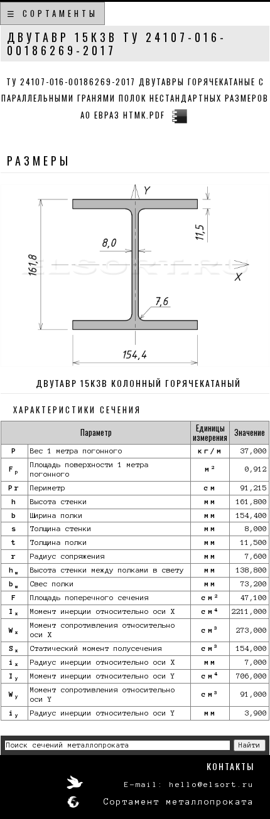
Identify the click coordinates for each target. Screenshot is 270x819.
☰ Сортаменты (52, 13)
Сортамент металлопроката (179, 802)
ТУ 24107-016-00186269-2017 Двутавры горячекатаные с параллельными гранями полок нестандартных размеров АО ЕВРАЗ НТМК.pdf (135, 98)
